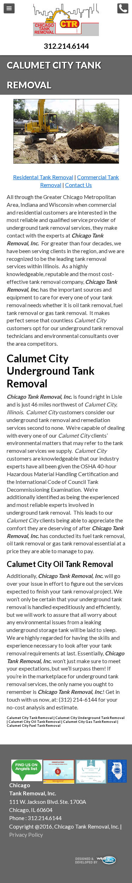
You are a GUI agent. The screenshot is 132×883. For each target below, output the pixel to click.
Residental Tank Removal (43, 177)
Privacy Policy (26, 834)
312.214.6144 (66, 45)
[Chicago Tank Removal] (66, 34)
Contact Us (78, 185)
